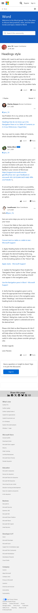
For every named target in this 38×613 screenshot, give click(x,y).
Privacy (23, 603)
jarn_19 (10, 46)
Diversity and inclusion (8, 586)
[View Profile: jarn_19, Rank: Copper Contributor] (4, 47)
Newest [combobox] (32, 98)
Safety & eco (6, 607)
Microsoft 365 (6, 514)
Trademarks (25, 605)
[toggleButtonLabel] (34, 8)
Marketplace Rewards (8, 557)
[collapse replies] (19, 102)
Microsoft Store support (9, 444)
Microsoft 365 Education (9, 481)
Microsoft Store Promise (9, 458)
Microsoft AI (6, 504)
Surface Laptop (6, 408)
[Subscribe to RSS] (26, 395)
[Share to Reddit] (19, 395)
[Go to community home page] (7, 3)
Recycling (14, 607)
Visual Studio (6, 560)
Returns (5, 448)
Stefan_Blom (11, 147)
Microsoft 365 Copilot (8, 524)
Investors (5, 583)
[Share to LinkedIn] (8, 395)
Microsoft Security (7, 507)
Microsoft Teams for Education (10, 477)
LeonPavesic (11, 207)
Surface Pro (5, 405)
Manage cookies (7, 605)
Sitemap (5, 603)
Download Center (7, 441)
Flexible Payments (7, 461)
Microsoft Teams (7, 520)
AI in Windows (6, 421)
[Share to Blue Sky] (22, 395)
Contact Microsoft (13, 603)
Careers (5, 570)
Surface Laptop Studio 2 (9, 411)
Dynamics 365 (6, 510)
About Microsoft (7, 573)
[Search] (21, 3)
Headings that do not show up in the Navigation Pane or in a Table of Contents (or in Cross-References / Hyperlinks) (18, 124)
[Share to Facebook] (12, 395)
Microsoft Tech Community (9, 550)
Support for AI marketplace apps (11, 547)
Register (26, 3)
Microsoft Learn (7, 543)
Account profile (6, 438)
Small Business (6, 527)
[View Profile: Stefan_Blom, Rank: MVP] (4, 148)
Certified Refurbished (8, 454)
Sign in (11, 372)
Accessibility (6, 590)
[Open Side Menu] (3, 3)
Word (5, 9)
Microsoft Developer (8, 540)
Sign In (33, 3)
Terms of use (16, 605)
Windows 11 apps (7, 428)
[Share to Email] (29, 395)
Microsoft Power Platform (9, 517)
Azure (4, 537)
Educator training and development (12, 487)
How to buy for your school (9, 484)
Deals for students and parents (10, 491)
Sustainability (6, 593)
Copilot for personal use (9, 418)
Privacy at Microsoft (8, 580)
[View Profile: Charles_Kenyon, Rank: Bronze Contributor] (4, 105)
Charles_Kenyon (12, 104)
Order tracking (6, 451)
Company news (6, 576)
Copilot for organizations (9, 415)
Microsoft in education (8, 471)
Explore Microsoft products (9, 425)
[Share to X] (15, 395)
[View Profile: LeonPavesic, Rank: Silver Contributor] (4, 208)
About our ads (22, 607)
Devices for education (8, 474)
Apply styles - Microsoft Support (14, 264)
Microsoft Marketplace (8, 553)
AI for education (7, 494)
